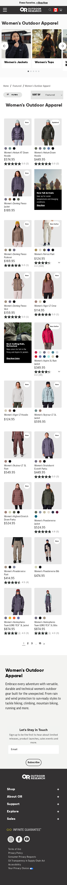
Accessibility (14, 865)
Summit (14, 567)
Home (6, 86)
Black (14, 148)
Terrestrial (36, 301)
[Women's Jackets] (16, 48)
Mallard (53, 352)
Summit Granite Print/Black (53, 512)
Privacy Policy (15, 853)
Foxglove (36, 352)
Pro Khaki (10, 512)
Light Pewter (40, 250)
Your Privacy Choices (18, 868)
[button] (60, 9)
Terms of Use (14, 849)
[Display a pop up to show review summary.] (60, 263)
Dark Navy (48, 250)
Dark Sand (36, 250)
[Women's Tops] (46, 48)
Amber (10, 618)
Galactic (40, 356)
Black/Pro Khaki (44, 512)
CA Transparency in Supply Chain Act (26, 861)
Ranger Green (44, 250)
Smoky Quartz (5, 148)
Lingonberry (36, 356)
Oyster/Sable (48, 512)
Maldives (48, 356)
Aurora (36, 516)
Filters (15, 95)
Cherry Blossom (48, 352)
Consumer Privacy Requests (22, 857)
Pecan (10, 199)
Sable (5, 250)
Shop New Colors (13, 359)
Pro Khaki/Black (36, 567)
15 (40, 643)
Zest (14, 618)
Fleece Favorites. (27, 3)
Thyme (10, 148)
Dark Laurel (36, 148)
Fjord (40, 512)
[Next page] (44, 644)
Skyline (48, 148)
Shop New (41, 206)
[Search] (46, 9)
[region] (33, 3)
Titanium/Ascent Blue (57, 352)
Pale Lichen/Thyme (40, 352)
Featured (17, 86)
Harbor (44, 356)
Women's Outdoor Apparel (37, 86)
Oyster (40, 301)
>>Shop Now (42, 3)
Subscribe (34, 762)
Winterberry (57, 512)
